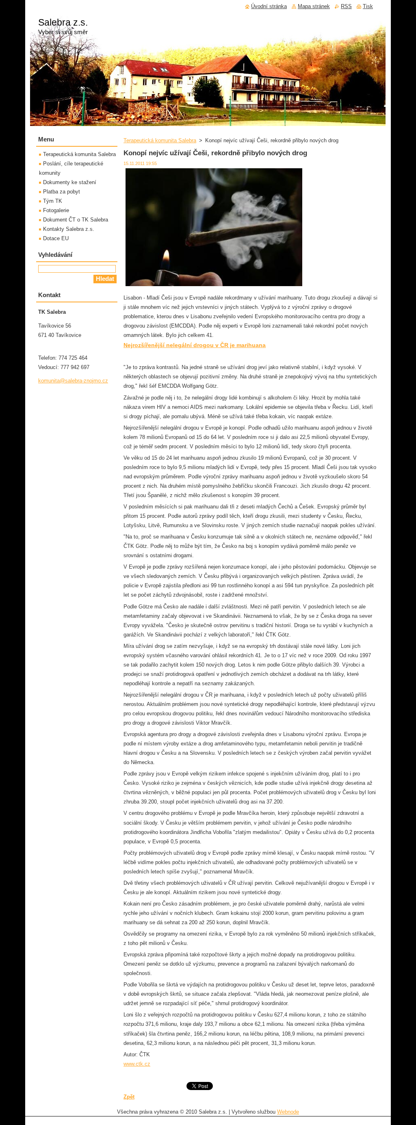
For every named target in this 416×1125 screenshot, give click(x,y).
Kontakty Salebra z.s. (68, 229)
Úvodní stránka (269, 6)
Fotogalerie (56, 210)
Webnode (288, 1112)
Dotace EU (56, 238)
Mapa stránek (314, 6)
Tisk (368, 6)
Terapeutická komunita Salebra (160, 140)
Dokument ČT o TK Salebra (75, 220)
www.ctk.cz (137, 1064)
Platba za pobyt (61, 192)
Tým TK (52, 201)
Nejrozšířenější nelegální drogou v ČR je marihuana (195, 345)
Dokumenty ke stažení (69, 182)
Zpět (129, 1097)
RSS (346, 6)
